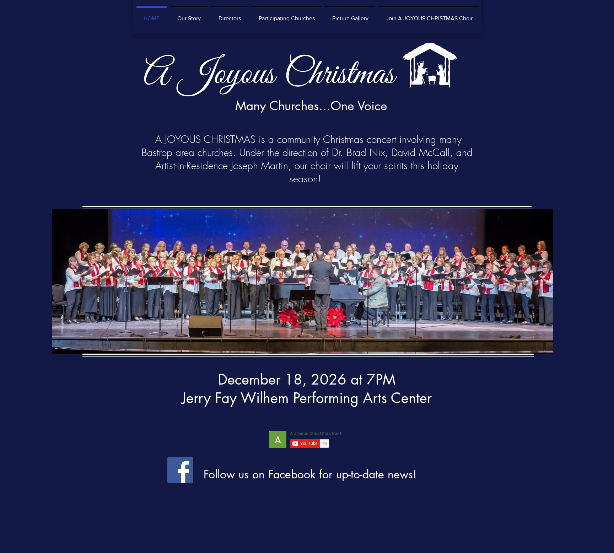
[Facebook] (180, 470)
